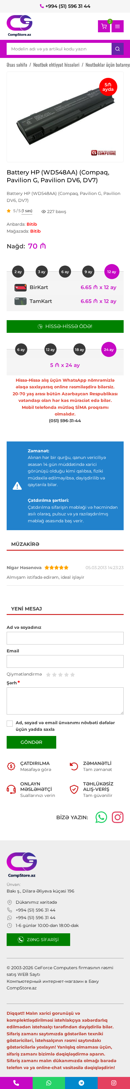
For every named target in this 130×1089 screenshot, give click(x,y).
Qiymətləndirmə (24, 674)
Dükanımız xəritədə (36, 902)
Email (13, 651)
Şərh (13, 683)
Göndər (31, 742)
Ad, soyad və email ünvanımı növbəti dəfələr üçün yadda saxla (65, 726)
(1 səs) (26, 211)
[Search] (118, 49)
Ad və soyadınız (24, 627)
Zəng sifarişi (43, 939)
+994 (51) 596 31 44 (67, 6)
